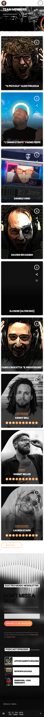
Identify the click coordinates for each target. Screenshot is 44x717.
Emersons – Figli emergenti (22, 681)
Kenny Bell (22, 418)
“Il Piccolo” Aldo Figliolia (22, 86)
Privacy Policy (33, 635)
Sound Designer (21, 526)
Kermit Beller (22, 474)
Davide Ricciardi (22, 255)
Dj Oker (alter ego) (22, 311)
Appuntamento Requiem (26, 661)
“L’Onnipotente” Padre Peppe (22, 142)
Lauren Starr (22, 530)
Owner (22, 470)
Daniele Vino (22, 198)
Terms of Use (11, 637)
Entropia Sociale (23, 671)
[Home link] (3, 3)
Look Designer (21, 414)
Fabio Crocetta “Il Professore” (22, 367)
